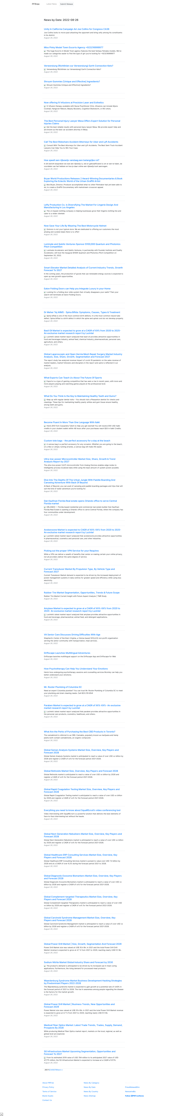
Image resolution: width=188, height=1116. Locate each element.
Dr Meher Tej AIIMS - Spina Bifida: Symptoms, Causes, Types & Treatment (82, 312)
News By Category (91, 1083)
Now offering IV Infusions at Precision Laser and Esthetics (74, 102)
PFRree (35, 4)
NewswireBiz (130, 1091)
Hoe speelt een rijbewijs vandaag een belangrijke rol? (71, 160)
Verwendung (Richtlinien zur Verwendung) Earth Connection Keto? (78, 65)
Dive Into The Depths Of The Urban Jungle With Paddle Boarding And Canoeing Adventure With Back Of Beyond (79, 481)
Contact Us (47, 1100)
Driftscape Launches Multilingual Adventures (67, 653)
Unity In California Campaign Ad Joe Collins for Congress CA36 (76, 29)
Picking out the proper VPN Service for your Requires (71, 550)
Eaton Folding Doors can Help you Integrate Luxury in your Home (77, 288)
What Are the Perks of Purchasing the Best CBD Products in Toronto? (79, 731)
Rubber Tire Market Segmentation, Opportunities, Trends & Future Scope (82, 592)
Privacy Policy (48, 1087)
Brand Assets (47, 1096)
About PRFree (48, 1083)
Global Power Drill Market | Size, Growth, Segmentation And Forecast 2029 (83, 944)
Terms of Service (49, 1091)
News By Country (91, 1091)
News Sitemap (90, 1096)
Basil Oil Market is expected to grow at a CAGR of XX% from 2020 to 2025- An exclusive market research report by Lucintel (82, 332)
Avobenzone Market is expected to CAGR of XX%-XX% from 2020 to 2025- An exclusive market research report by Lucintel (82, 531)
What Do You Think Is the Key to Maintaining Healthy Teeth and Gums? (80, 396)
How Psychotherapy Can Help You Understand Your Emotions (76, 668)
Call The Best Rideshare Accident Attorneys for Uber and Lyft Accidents (81, 142)
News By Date (89, 1087)
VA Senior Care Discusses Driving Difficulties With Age (72, 634)
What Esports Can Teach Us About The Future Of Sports (73, 377)
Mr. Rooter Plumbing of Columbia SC (63, 687)
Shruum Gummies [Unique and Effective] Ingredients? (72, 81)
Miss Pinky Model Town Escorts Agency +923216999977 (73, 47)
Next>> (60, 1070)
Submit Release (66, 4)
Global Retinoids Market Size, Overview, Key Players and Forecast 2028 (81, 771)
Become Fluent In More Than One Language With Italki (72, 422)
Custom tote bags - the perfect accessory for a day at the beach (77, 440)
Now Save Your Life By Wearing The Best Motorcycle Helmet (75, 225)
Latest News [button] (51, 4)
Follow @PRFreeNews (134, 1096)
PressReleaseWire (132, 1087)
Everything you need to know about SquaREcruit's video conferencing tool (82, 810)
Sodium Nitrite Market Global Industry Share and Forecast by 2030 (78, 962)
